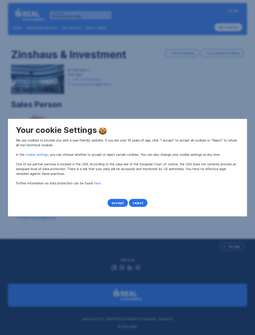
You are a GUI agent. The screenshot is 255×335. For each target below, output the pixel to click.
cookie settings (37, 155)
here (97, 183)
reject (138, 203)
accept (118, 203)
